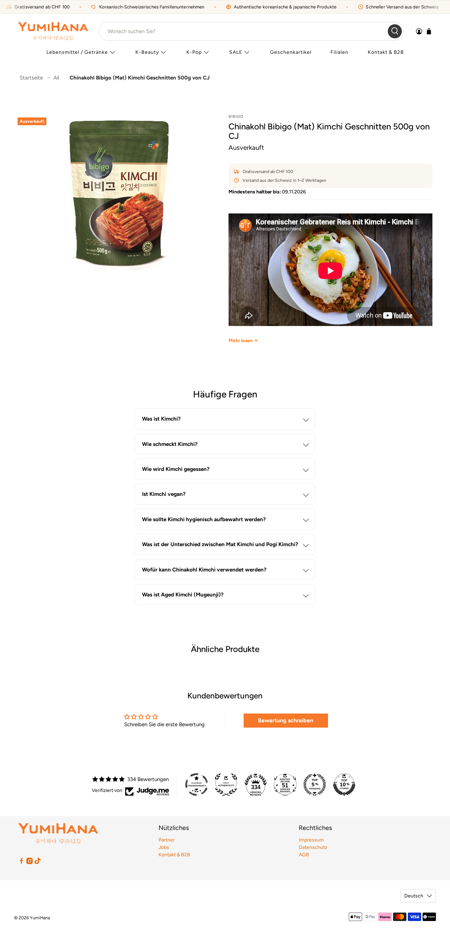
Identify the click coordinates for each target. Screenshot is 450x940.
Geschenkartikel (290, 52)
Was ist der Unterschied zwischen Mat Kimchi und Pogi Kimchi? (220, 544)
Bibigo (236, 116)
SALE (235, 52)
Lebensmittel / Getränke (77, 52)
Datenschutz (313, 847)
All (56, 78)
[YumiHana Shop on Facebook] (21, 862)
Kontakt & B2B (386, 52)
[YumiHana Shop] (53, 31)
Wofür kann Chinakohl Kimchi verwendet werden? (204, 569)
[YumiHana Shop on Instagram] (29, 862)
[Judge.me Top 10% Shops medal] (344, 784)
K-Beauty (147, 52)
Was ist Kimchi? (161, 418)
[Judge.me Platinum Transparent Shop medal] (196, 784)
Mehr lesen (241, 340)
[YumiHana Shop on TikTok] (37, 862)
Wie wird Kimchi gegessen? (176, 469)
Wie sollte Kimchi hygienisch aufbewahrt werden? (204, 519)
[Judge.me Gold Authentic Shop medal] (226, 784)
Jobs (164, 847)
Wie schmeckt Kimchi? (170, 444)
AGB (304, 855)
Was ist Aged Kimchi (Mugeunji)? (183, 594)
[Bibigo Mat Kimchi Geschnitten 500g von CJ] (119, 193)
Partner (167, 840)
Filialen (339, 52)
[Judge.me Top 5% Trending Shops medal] (314, 784)
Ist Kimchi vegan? (164, 494)
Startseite (31, 78)
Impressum (311, 840)
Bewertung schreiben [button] (285, 720)
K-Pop (194, 52)
